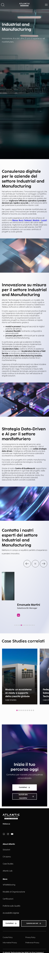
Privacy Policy (30, 937)
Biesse (15, 220)
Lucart (44, 220)
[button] (2, 5)
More (5, 879)
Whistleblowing (9, 885)
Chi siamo (7, 857)
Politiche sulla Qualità (11, 906)
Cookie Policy (8, 937)
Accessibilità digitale (11, 913)
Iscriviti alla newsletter (23, 796)
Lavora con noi (32, 923)
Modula (36, 220)
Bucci (21, 220)
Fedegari (28, 220)
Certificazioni (8, 899)
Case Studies (8, 864)
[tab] (14, 625)
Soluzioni (6, 850)
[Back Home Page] (24, 4)
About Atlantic (9, 844)
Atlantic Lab (7, 871)
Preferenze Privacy (32, 943)
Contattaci (23, 787)
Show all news (24, 715)
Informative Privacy (10, 943)
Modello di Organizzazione (14, 892)
